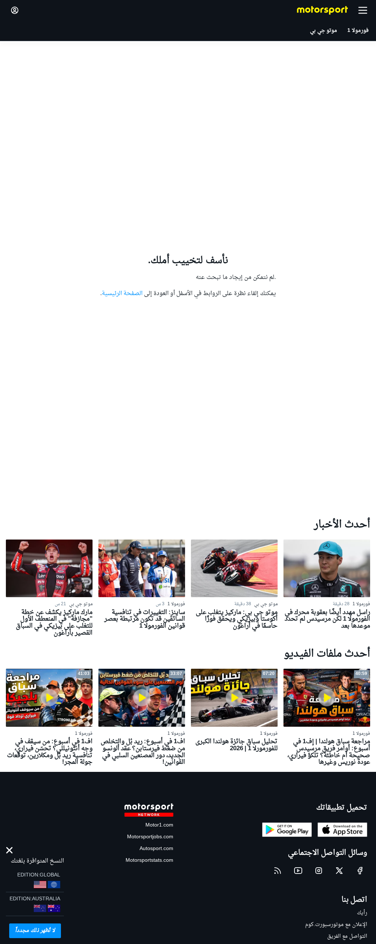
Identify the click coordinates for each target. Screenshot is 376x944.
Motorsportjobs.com (150, 837)
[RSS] (277, 870)
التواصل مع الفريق (347, 936)
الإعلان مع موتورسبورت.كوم (336, 925)
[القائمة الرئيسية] (363, 10)
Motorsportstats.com (149, 860)
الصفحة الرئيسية (122, 293)
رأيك (362, 913)
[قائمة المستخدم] (14, 10)
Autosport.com (156, 849)
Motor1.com (159, 825)
